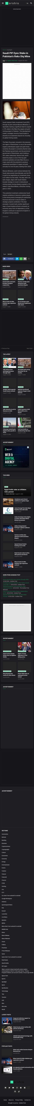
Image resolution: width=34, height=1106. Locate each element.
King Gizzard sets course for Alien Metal (9, 674)
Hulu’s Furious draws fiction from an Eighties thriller (9, 655)
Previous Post (5, 348)
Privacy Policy (19, 1100)
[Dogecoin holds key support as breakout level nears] (7, 1020)
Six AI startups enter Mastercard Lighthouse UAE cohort (24, 303)
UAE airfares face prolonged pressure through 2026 (8, 371)
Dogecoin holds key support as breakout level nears (21, 1018)
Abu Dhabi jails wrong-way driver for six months (24, 371)
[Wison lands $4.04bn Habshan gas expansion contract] (8, 564)
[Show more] (29, 258)
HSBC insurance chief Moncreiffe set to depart (24, 411)
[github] (15, 1091)
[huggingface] (28, 1087)
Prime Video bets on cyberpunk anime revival (23, 675)
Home (4, 50)
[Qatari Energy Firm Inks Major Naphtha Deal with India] (8, 510)
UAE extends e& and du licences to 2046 (9, 410)
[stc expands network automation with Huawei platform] (7, 1070)
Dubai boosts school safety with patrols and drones (21, 553)
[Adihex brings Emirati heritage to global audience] (8, 528)
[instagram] (17, 1087)
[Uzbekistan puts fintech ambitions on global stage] (8, 501)
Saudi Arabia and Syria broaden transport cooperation (9, 283)
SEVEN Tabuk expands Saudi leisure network (9, 390)
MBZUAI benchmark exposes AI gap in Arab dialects (24, 391)
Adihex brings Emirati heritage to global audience (22, 526)
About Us (11, 1100)
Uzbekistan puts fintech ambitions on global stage (21, 499)
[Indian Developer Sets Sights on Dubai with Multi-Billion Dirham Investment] (8, 519)
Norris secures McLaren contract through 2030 (15, 579)
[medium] (24, 1087)
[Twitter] (17, 258)
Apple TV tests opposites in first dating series (22, 655)
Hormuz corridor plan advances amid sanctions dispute (24, 283)
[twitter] (9, 1087)
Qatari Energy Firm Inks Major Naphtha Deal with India (22, 508)
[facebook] (5, 1087)
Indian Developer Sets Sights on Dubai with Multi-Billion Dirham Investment (22, 518)
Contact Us (27, 1100)
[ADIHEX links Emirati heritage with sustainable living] (7, 1038)
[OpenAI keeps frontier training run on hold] (8, 546)
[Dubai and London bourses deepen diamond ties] (7, 1052)
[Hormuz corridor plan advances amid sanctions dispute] (8, 537)
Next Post (29, 348)
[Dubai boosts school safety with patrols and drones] (8, 555)
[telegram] (20, 1087)
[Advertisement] (17, 28)
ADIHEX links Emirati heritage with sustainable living (22, 1036)
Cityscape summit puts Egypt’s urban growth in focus (9, 430)
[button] (2, 3)
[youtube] (13, 1087)
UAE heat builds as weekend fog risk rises (24, 430)
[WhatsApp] (21, 258)
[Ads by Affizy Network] (28, 447)
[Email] (25, 258)
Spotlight (9, 50)
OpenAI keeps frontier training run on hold (20, 544)
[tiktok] (18, 1091)
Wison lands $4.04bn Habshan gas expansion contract (9, 303)
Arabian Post (22, 1103)
